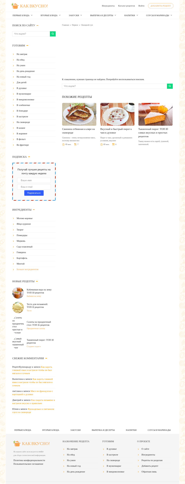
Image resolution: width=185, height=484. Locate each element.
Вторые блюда (49, 15)
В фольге (21, 139)
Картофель (22, 258)
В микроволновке (25, 99)
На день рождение (26, 71)
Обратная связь (149, 471)
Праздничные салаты (36, 328)
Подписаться (33, 193)
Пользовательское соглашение (28, 464)
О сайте (145, 449)
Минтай (21, 263)
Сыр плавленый (25, 246)
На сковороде (23, 122)
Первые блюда (21, 15)
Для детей (21, 82)
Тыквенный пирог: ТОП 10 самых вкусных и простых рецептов (153, 133)
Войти (141, 5)
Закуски (74, 15)
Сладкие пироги (34, 346)
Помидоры (22, 235)
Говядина (21, 252)
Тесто (29, 311)
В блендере (22, 111)
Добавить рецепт (161, 5)
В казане (21, 128)
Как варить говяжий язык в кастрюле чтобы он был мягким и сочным (32, 370)
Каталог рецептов (126, 5)
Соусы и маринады (157, 15)
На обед (20, 60)
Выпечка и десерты (101, 15)
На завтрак (22, 54)
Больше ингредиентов (27, 269)
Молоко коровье (25, 218)
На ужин (21, 65)
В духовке (22, 88)
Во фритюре (23, 145)
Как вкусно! (34, 6)
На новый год (23, 77)
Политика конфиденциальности (29, 460)
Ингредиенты (108, 5)
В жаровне (22, 133)
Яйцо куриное (24, 224)
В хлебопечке (23, 105)
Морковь (21, 241)
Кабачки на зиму (34, 296)
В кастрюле (22, 116)
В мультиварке (24, 94)
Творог (20, 229)
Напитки (129, 15)
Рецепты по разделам (151, 460)
